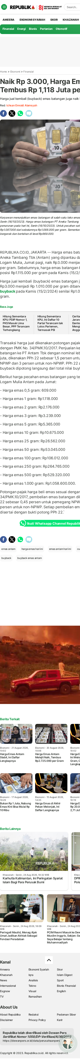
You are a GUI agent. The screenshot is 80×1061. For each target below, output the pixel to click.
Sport (60, 980)
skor (53, 19)
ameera (8, 19)
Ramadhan (35, 996)
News (3, 980)
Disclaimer (6, 1020)
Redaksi (34, 1014)
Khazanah (6, 974)
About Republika (10, 1014)
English (61, 991)
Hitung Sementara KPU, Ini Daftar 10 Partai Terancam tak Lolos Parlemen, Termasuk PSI (50, 323)
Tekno (32, 985)
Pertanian (46, 28)
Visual (32, 991)
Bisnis (33, 28)
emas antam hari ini (60, 548)
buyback (8, 291)
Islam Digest (64, 974)
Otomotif (61, 28)
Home (3, 71)
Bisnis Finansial (66, 985)
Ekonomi (15, 71)
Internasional (8, 985)
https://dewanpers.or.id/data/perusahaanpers (31, 1040)
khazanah (71, 19)
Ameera (5, 969)
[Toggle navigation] (4, 7)
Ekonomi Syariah (32, 19)
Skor (60, 969)
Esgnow (5, 991)
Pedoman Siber (66, 1014)
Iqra (31, 974)
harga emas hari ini (32, 548)
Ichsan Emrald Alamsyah (21, 105)
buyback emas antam (29, 558)
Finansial (8, 28)
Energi (21, 28)
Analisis (33, 980)
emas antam (8, 548)
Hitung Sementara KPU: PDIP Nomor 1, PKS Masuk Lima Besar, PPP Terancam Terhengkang (16, 323)
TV (2, 996)
